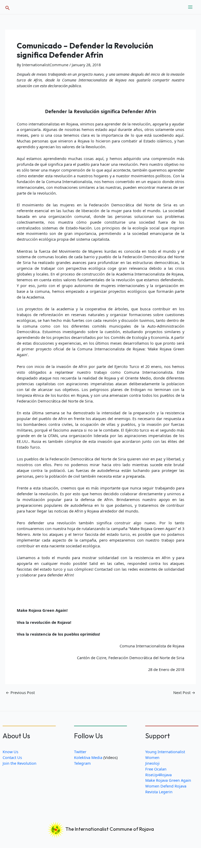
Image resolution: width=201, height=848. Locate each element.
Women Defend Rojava (165, 786)
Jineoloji (152, 763)
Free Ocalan (155, 769)
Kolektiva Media (88, 757)
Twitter (80, 751)
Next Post (184, 693)
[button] (7, 7)
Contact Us (12, 757)
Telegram (82, 763)
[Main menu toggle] (190, 7)
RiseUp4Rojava (158, 774)
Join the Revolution (19, 763)
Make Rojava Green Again (168, 780)
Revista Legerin (158, 791)
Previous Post (20, 693)
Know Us (10, 751)
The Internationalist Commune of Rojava (109, 829)
